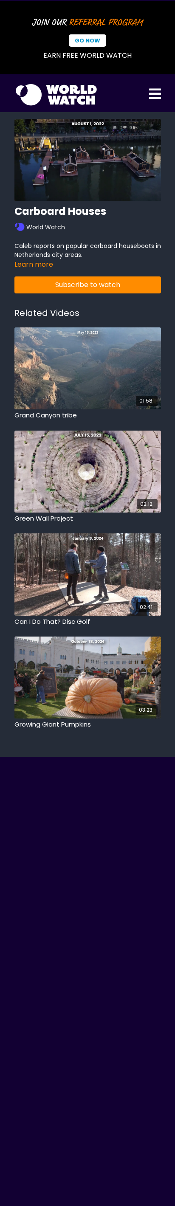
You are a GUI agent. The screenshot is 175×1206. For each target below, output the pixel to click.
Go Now (87, 41)
